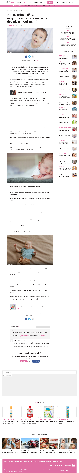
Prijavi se (23, 361)
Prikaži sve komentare (42, 326)
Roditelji (19, 308)
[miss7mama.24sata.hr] (8, 2)
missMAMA (11, 25)
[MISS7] (57, 2)
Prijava (37, 361)
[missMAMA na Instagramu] (61, 465)
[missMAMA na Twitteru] (57, 465)
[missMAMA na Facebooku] (55, 465)
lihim (15, 340)
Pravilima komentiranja (24, 335)
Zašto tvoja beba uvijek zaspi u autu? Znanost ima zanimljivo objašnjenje (31, 92)
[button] (75, 2)
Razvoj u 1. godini (18, 10)
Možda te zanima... (20, 90)
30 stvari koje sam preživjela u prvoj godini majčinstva (30, 306)
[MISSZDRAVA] (64, 2)
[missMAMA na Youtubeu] (59, 465)
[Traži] (70, 2)
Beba (11, 10)
